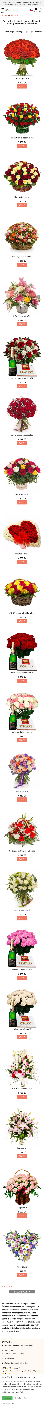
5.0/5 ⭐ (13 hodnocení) (11, 1368)
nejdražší (38, 31)
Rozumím (7, 1398)
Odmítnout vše (8, 1404)
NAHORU (8, 1287)
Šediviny (14, 15)
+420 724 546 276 (10, 1358)
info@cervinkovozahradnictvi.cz (15, 1363)
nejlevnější (28, 31)
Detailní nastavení (22, 1398)
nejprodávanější (16, 31)
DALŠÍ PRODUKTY (22, 1292)
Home (4, 15)
